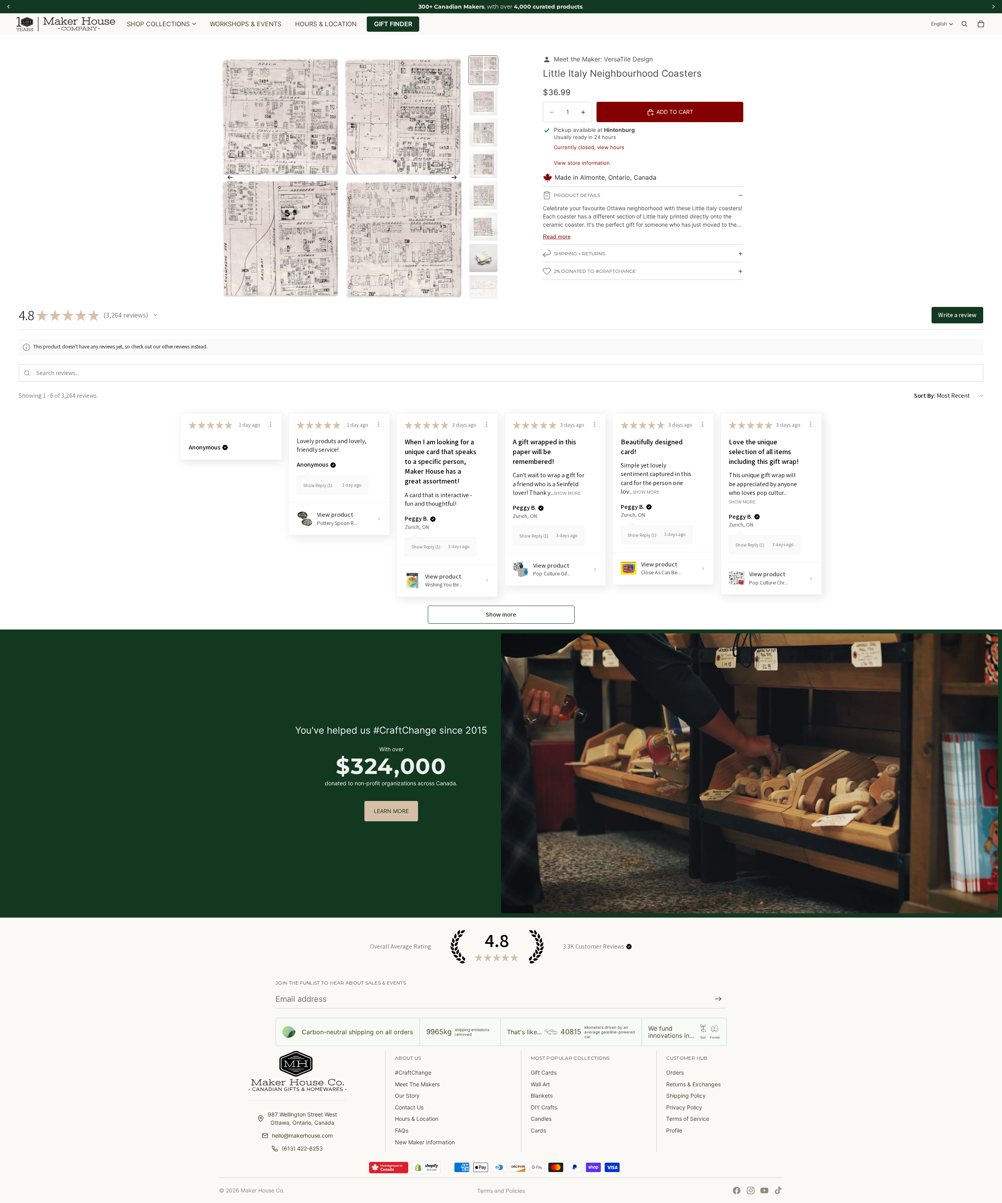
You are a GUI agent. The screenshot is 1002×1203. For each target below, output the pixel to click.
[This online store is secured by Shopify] (426, 1167)
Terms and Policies (501, 1190)
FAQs (401, 1130)
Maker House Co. (263, 1190)
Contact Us (409, 1107)
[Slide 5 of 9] (483, 195)
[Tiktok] (778, 1190)
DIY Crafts (544, 1107)
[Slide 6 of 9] (483, 227)
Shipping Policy (686, 1095)
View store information (582, 163)
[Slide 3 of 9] (483, 133)
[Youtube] (764, 1190)
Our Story (407, 1095)
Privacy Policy (684, 1107)
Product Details (577, 195)
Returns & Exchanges (693, 1084)
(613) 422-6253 (302, 1148)
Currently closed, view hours (589, 147)
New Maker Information (425, 1142)
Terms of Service (687, 1118)
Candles (541, 1118)
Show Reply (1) (317, 485)
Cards (538, 1130)
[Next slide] (456, 178)
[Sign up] (718, 999)
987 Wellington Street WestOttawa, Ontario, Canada (302, 1118)
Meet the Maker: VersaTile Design (603, 59)
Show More (567, 493)
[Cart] (980, 23)
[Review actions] (270, 424)
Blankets (542, 1095)
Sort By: (924, 395)
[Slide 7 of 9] (483, 258)
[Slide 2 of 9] (483, 101)
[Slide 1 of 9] (483, 70)
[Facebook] (736, 1190)
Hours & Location (416, 1118)
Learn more (391, 811)
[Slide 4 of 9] (483, 164)
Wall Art (540, 1084)
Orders (675, 1072)
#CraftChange (413, 1072)
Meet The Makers (417, 1084)
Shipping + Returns (579, 254)
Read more (557, 236)
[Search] (964, 23)
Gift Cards (544, 1072)
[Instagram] (750, 1190)
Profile (674, 1130)
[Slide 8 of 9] (483, 289)
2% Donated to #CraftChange (595, 271)
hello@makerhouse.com (302, 1135)
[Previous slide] (227, 178)
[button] (155, 315)
